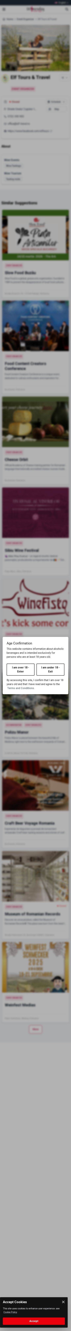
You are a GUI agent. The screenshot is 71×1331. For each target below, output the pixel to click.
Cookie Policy (10, 1312)
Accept (33, 1321)
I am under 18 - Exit (50, 669)
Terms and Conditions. (21, 688)
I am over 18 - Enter (20, 669)
